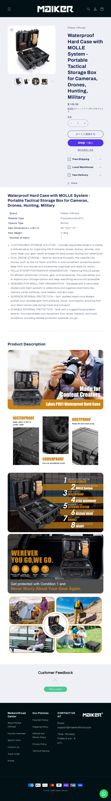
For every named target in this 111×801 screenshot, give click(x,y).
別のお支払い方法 (85, 150)
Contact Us (13, 747)
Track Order (14, 754)
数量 (70, 117)
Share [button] (74, 183)
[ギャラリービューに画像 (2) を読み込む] (27, 81)
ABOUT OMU (14, 740)
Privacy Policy (40, 744)
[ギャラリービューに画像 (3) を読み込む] (35, 81)
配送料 (71, 109)
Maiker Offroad (61, 790)
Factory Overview (17, 733)
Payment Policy (40, 720)
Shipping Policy (40, 727)
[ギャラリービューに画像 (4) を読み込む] (44, 81)
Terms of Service (41, 751)
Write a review (55, 689)
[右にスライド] (52, 81)
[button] (9, 9)
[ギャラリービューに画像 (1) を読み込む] (18, 81)
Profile (11, 761)
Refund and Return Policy (39, 735)
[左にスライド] (11, 81)
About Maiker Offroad (15, 725)
